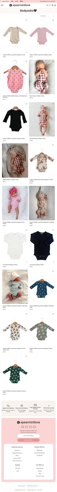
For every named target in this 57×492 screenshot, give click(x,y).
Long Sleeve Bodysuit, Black (37, 264)
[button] (47, 5)
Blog (40, 473)
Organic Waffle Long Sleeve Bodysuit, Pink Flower (13, 223)
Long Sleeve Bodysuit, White (10, 264)
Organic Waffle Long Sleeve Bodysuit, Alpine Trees (41, 349)
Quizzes (40, 471)
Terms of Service (17, 460)
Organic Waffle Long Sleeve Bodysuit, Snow (14, 54)
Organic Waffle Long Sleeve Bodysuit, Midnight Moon (42, 306)
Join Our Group (40, 476)
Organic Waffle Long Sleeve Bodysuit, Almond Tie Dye (41, 180)
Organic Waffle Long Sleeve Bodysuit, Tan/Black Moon (42, 223)
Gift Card (17, 468)
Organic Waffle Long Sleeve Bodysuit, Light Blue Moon (15, 306)
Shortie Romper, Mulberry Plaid (37, 138)
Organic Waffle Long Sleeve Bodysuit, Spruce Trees (14, 391)
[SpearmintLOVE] (5, 1)
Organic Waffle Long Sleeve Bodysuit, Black (14, 138)
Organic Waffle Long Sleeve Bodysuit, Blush (41, 54)
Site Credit (39, 489)
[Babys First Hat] (21, 1)
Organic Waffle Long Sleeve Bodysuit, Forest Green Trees (14, 349)
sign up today (28, 440)
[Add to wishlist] (26, 20)
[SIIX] (12, 1)
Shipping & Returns (17, 453)
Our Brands (39, 455)
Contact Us (17, 450)
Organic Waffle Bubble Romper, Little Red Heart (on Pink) (15, 96)
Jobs (17, 471)
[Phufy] (16, 1)
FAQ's (17, 455)
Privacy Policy (17, 458)
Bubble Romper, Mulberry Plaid (10, 179)
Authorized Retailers (39, 453)
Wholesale (39, 450)
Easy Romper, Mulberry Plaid (37, 96)
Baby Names (40, 468)
